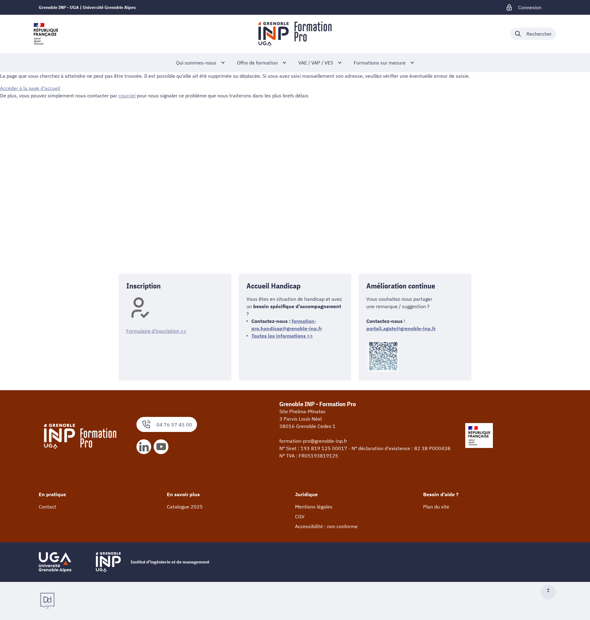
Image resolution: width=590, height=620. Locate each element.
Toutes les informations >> (282, 336)
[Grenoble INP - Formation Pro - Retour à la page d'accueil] (295, 34)
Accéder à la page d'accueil (30, 88)
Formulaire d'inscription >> (156, 331)
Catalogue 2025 (185, 507)
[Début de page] (550, 592)
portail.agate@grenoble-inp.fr (401, 328)
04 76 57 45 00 (174, 425)
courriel (127, 95)
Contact (47, 507)
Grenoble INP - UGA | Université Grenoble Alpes (87, 7)
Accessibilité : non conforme (326, 526)
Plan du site (436, 507)
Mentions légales (313, 507)
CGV (300, 516)
